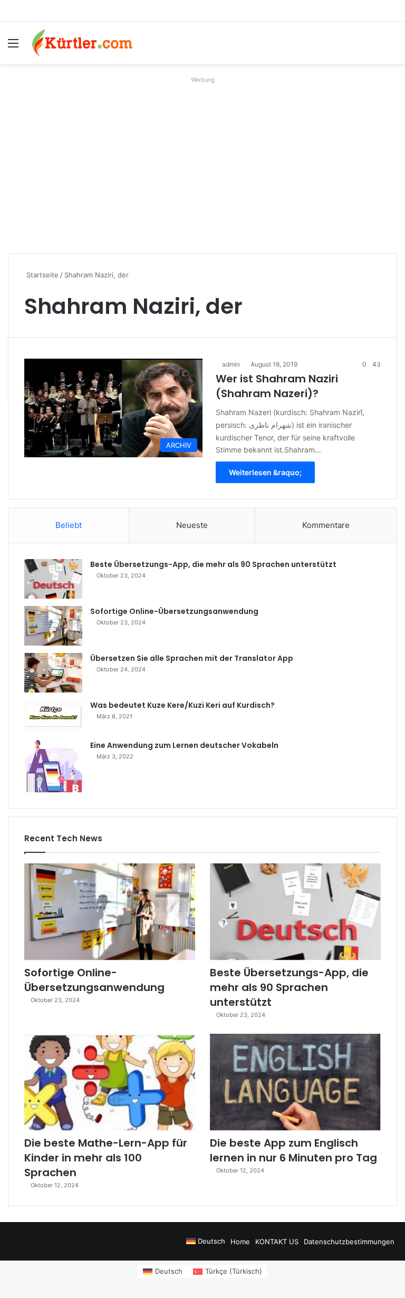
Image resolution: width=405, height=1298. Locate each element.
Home (240, 1241)
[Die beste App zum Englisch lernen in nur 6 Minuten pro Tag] (295, 1082)
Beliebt (68, 525)
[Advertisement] (202, 161)
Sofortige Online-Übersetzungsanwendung (174, 611)
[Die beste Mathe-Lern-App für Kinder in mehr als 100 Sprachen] (109, 1082)
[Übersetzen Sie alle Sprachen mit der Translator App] (53, 673)
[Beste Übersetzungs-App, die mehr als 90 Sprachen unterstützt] (53, 579)
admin (231, 364)
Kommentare (326, 525)
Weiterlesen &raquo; (265, 472)
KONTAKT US (276, 1241)
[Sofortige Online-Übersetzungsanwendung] (53, 626)
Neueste (192, 525)
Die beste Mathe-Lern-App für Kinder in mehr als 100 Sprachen (105, 1158)
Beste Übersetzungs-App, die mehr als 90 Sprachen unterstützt (213, 564)
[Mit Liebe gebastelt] (82, 42)
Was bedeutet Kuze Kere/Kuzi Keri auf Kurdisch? (182, 705)
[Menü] (13, 47)
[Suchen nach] (392, 47)
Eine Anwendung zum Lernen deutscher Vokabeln (184, 745)
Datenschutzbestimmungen (349, 1241)
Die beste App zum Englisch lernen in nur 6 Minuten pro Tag (293, 1150)
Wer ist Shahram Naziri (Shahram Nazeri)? (277, 386)
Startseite (41, 275)
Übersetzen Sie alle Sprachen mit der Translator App (191, 658)
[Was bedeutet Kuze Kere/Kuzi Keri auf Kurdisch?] (53, 716)
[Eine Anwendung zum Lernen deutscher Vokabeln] (53, 766)
